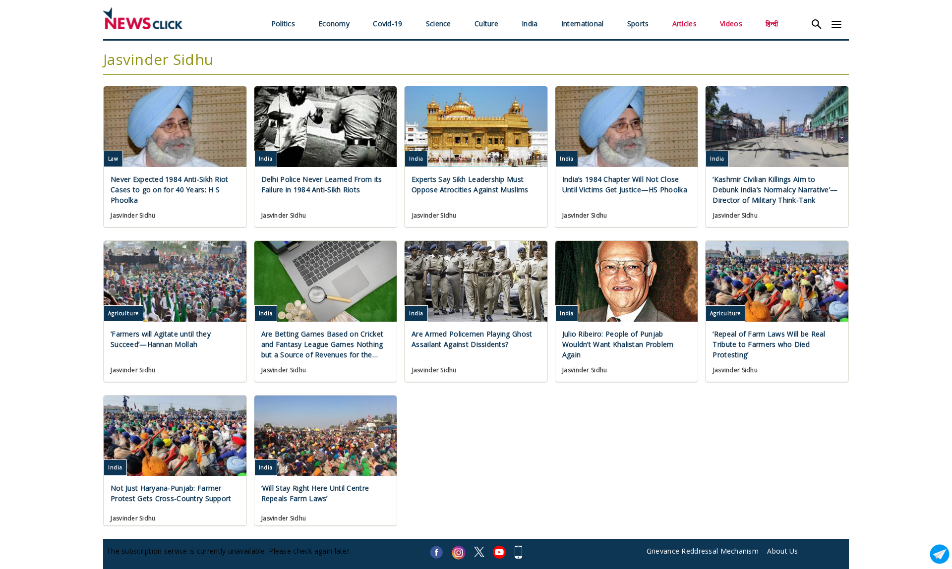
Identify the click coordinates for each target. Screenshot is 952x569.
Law (113, 158)
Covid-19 (387, 23)
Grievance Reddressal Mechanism (703, 551)
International (582, 23)
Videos (731, 23)
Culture (486, 23)
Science (438, 23)
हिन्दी (772, 23)
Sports (638, 23)
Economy (334, 23)
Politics (283, 23)
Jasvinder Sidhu (133, 215)
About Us (782, 551)
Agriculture (123, 313)
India (529, 23)
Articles (684, 23)
